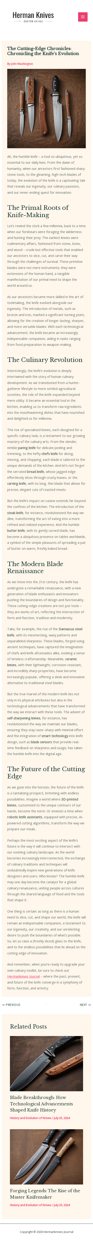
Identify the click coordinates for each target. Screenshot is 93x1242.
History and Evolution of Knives (30, 1118)
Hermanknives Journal (23, 976)
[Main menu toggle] (83, 17)
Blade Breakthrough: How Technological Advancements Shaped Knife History (41, 1104)
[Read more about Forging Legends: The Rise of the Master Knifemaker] (46, 1156)
